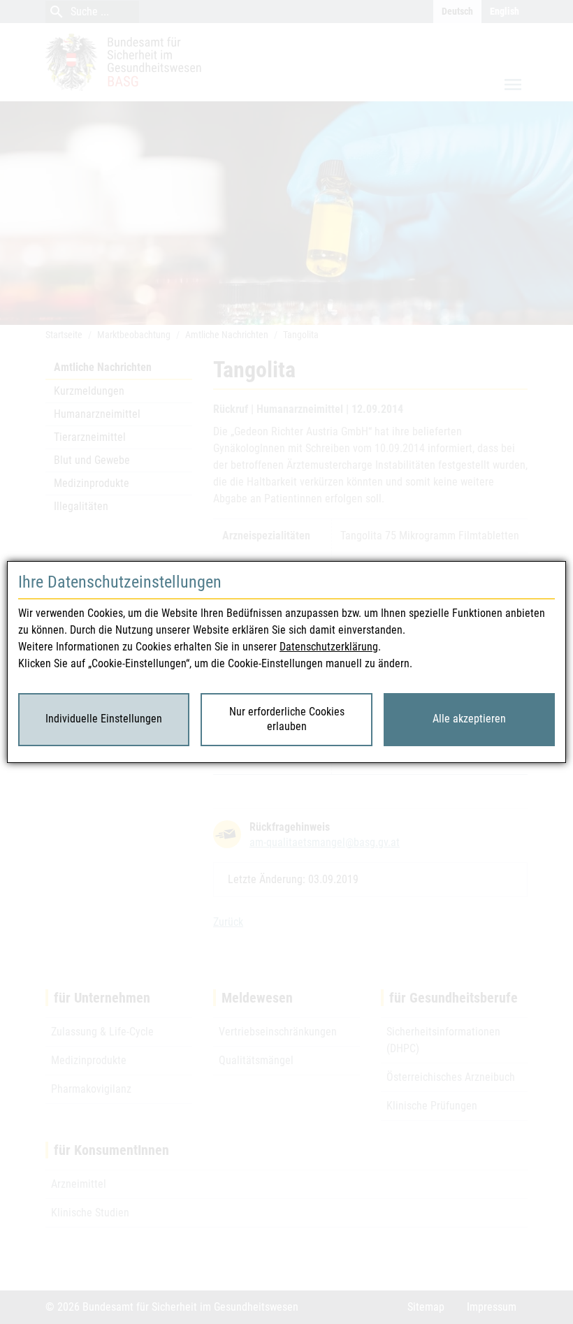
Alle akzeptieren (469, 718)
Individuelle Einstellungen (103, 718)
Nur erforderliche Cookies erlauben (286, 719)
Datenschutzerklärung (329, 646)
